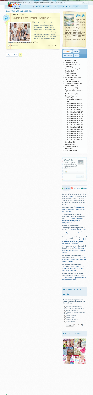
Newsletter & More (44, 7)
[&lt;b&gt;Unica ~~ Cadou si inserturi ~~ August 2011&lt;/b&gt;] (68, 348)
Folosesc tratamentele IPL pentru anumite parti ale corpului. (74, 307)
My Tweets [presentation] (68, 55)
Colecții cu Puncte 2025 (40, 3)
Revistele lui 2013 (73, 114)
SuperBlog (68, 142)
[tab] (67, 51)
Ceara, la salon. (71, 315)
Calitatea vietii (70, 62)
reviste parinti (30, 42)
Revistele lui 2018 (73, 125)
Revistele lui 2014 (73, 116)
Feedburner (72, 196)
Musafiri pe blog (82, 7)
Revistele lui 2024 (73, 138)
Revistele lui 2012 (73, 112)
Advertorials (69, 60)
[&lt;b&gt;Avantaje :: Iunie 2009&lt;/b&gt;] (68, 356)
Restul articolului (51, 46)
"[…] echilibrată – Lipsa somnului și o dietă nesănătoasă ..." (74, 278)
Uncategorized (70, 144)
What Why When (71, 150)
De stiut (67, 71)
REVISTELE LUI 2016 (18, 15)
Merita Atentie (70, 86)
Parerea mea (69, 88)
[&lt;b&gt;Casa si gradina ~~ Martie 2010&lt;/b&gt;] (68, 339)
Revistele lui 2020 (73, 129)
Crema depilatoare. (72, 310)
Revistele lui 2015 (73, 118)
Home (34, 7)
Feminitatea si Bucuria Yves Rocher (73, 78)
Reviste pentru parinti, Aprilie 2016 (32, 17)
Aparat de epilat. (71, 321)
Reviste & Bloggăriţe (74, 99)
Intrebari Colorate (71, 81)
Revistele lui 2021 (73, 131)
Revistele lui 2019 (73, 127)
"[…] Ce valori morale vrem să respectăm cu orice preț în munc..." (74, 232)
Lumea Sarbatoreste (72, 83)
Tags (85, 188)
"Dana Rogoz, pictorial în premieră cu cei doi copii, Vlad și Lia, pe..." (73, 268)
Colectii (67, 67)
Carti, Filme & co (71, 64)
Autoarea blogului (59, 7)
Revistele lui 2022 (73, 133)
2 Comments (14, 46)
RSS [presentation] (76, 55)
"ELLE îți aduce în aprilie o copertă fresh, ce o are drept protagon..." (74, 259)
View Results (78, 325)
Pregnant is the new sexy (74, 90)
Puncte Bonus (70, 94)
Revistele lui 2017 (73, 123)
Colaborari (70, 7)
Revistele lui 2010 (73, 108)
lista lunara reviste (19, 42)
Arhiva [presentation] (76, 51)
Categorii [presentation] (67, 51)
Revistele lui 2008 (73, 103)
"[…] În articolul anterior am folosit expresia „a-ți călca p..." (74, 241)
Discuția (67, 188)
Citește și (76, 188)
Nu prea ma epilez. (72, 319)
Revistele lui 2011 (73, 110)
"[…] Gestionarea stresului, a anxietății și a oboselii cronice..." (74, 250)
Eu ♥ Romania (70, 73)
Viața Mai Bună (56, 3)
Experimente (69, 75)
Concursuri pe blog (71, 69)
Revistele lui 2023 (73, 135)
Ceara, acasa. (70, 318)
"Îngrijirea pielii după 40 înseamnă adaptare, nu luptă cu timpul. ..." (73, 209)
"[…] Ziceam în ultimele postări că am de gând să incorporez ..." (72, 221)
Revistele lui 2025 (73, 140)
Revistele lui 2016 (73, 120)
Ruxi (36, 42)
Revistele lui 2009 (73, 105)
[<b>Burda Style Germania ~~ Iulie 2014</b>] (80, 339)
